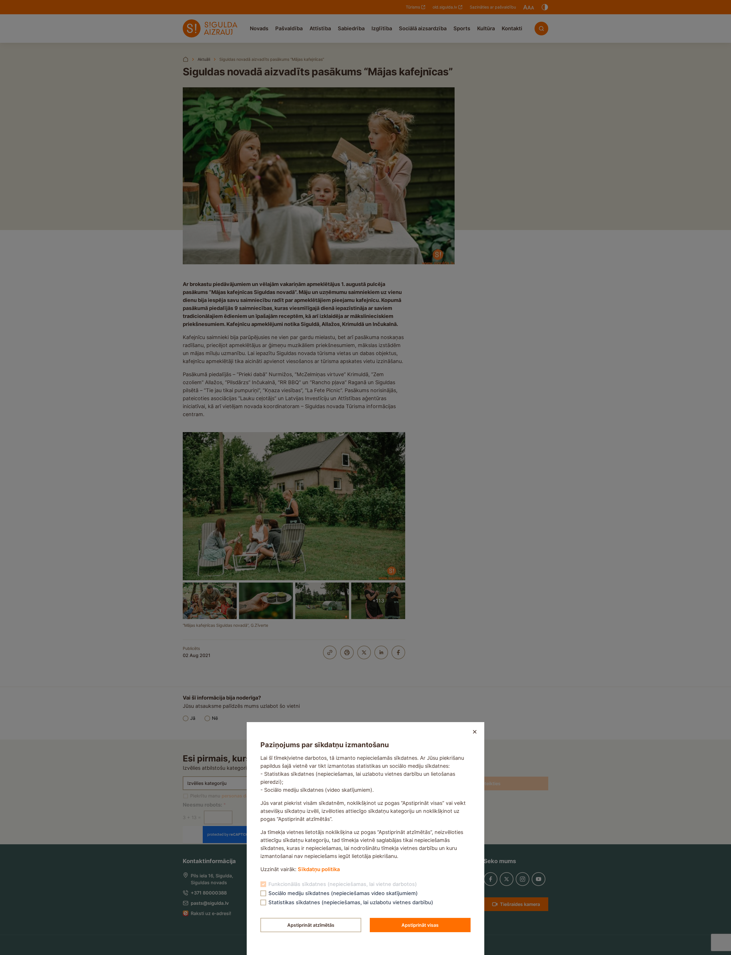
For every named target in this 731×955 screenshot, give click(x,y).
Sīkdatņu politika (319, 869)
